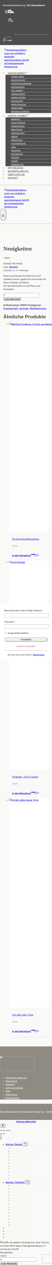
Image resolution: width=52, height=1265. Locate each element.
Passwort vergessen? (26, 646)
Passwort (9, 621)
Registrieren (39, 655)
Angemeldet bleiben (18, 633)
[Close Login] (3, 1125)
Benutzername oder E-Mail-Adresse (23, 610)
